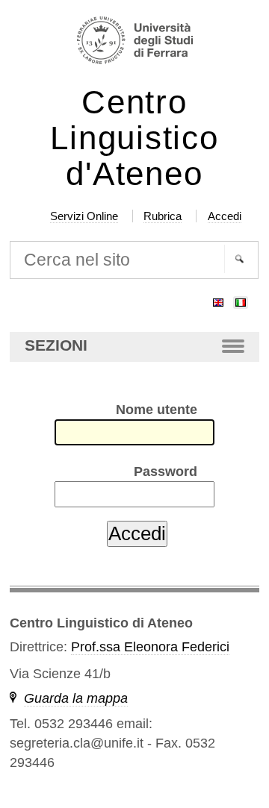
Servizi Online (84, 216)
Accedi (224, 216)
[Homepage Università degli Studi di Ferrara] (134, 42)
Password (165, 471)
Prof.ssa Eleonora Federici (150, 646)
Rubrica (162, 216)
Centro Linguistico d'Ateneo (134, 138)
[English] (218, 299)
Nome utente (156, 409)
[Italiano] (240, 299)
